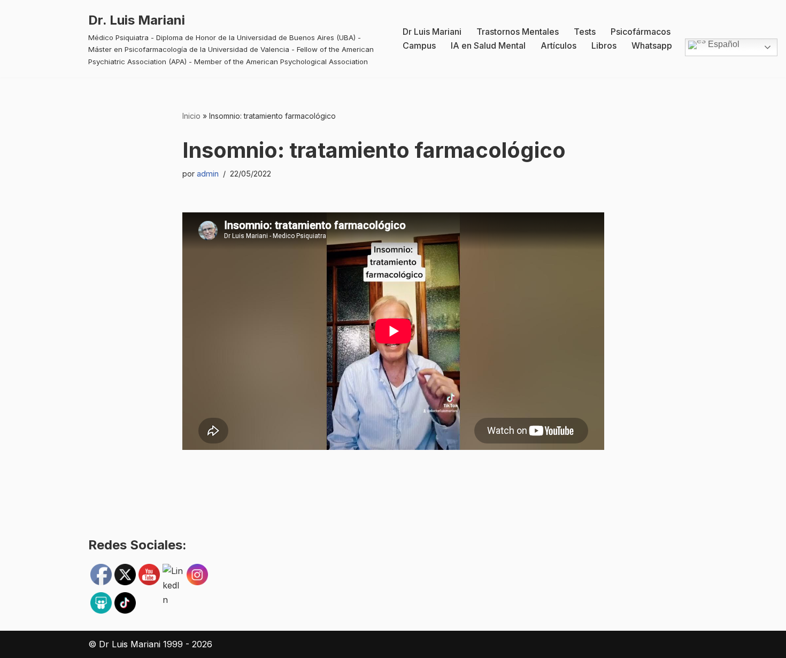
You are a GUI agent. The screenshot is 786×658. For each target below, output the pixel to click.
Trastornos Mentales (517, 31)
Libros (604, 45)
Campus (419, 45)
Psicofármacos (641, 31)
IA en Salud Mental (488, 45)
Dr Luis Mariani (432, 31)
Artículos (558, 45)
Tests (585, 31)
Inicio (191, 115)
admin (208, 173)
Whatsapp (651, 45)
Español (722, 44)
